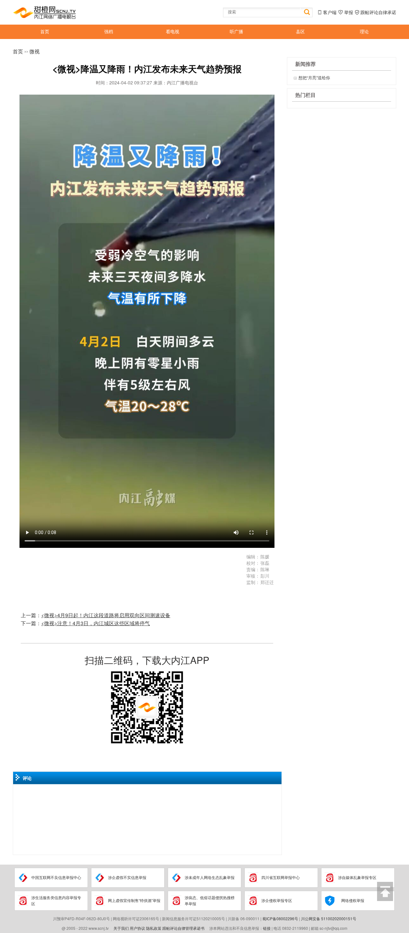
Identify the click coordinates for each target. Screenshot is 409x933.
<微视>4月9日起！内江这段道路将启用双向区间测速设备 (105, 615)
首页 (18, 51)
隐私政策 (153, 928)
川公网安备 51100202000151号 (328, 918)
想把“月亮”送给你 (314, 77)
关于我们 (121, 928)
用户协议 (137, 928)
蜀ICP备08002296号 (280, 918)
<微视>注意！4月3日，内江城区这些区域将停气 (95, 623)
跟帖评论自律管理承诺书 (183, 928)
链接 (267, 928)
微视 (34, 51)
